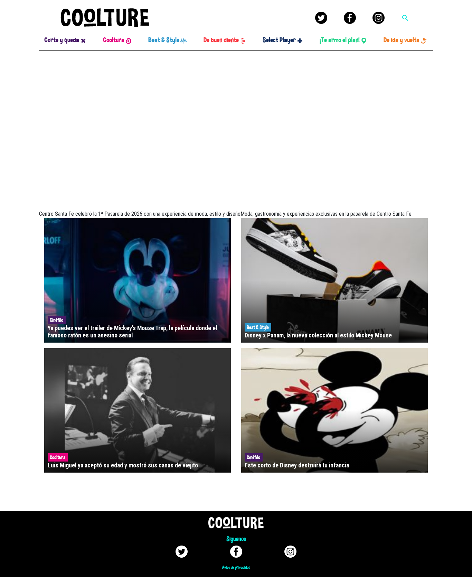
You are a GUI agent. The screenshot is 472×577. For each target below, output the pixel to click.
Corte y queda (61, 40)
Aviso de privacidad (236, 567)
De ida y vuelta (401, 40)
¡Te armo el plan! (340, 40)
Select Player (279, 40)
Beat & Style (163, 40)
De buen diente (221, 40)
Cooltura (113, 40)
